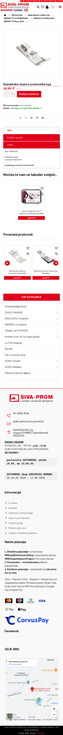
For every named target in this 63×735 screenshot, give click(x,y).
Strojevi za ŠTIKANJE (16, 330)
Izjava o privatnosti (18, 518)
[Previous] (7, 263)
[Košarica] (53, 7)
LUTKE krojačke (13, 343)
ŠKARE (9, 349)
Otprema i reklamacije (20, 513)
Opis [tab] (9, 130)
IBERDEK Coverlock (16, 324)
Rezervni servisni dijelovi (18, 373)
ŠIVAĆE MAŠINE (14, 312)
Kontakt (12, 508)
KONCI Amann (13, 361)
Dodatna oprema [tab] (15, 137)
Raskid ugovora (17, 528)
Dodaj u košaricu (29, 94)
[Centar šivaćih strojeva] (15, 7)
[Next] (55, 263)
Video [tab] (10, 145)
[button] (20, 118)
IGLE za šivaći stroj (15, 355)
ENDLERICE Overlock (16, 318)
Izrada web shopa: (27, 733)
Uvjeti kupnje (15, 523)
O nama (12, 503)
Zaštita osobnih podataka (22, 533)
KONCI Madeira (13, 367)
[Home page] (5, 14)
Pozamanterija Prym (16, 306)
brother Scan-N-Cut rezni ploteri (22, 336)
